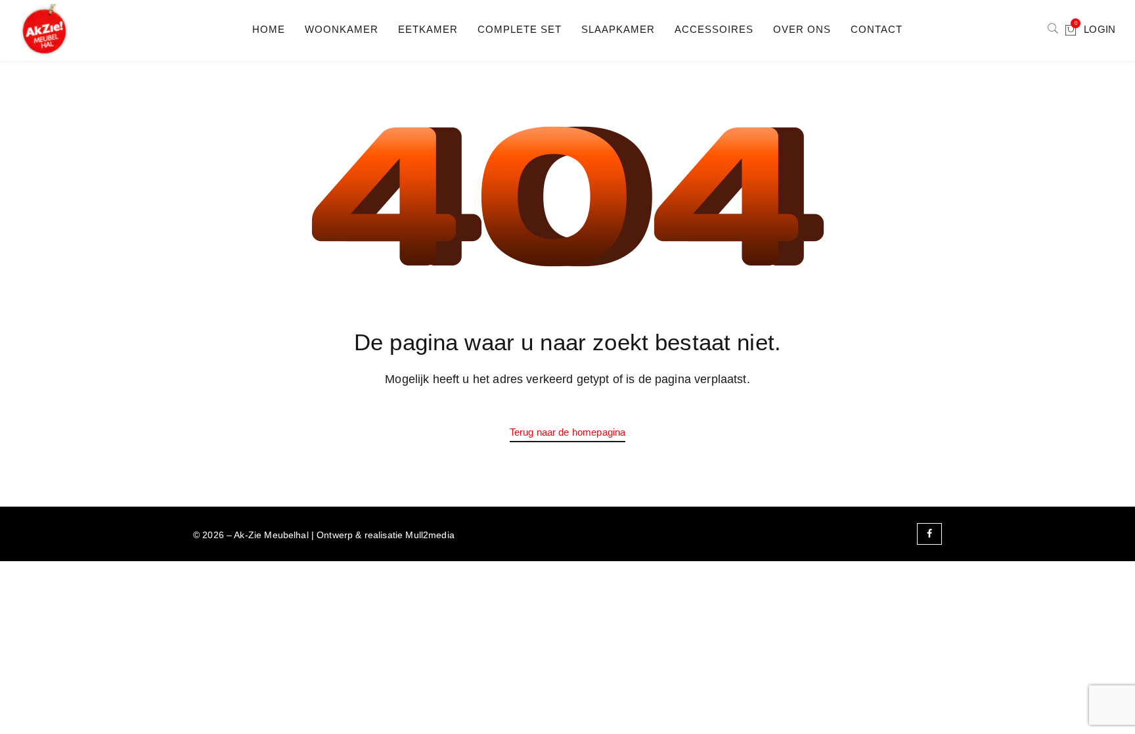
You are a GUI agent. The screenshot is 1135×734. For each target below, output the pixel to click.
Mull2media (430, 535)
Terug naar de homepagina (568, 432)
